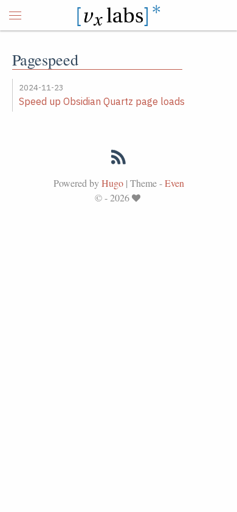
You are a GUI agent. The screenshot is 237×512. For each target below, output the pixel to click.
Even (174, 183)
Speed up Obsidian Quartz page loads (102, 101)
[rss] (118, 159)
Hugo (112, 183)
